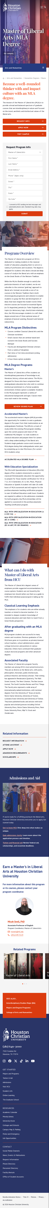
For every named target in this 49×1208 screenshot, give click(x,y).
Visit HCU (6, 1086)
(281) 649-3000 (12, 1046)
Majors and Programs (11, 1073)
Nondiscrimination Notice (12, 1197)
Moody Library (8, 1116)
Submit (24, 214)
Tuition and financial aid (12, 843)
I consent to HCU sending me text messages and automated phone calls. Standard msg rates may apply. (25, 206)
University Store (9, 1121)
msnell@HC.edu (17, 931)
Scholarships (9, 757)
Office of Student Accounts (13, 1177)
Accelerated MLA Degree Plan (19, 459)
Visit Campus (23, 134)
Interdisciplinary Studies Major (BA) (20, 1003)
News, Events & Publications (14, 1155)
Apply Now (23, 128)
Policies (33, 1197)
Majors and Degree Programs (18, 1007)
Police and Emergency (11, 1134)
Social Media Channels (11, 1151)
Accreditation (7, 1200)
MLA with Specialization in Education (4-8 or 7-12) (24, 513)
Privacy (41, 1197)
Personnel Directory (10, 1168)
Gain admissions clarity (12, 835)
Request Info (23, 121)
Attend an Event (11, 745)
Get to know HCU (10, 828)
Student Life (7, 1091)
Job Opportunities (9, 1138)
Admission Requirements (15, 753)
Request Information (13, 741)
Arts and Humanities (14, 78)
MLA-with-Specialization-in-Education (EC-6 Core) (23, 519)
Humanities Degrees (31, 78)
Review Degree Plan (23, 407)
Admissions (7, 1082)
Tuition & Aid (8, 1078)
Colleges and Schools (11, 1125)
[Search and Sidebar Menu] (42, 7)
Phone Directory (9, 1164)
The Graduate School (11, 1100)
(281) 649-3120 (17, 935)
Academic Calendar (10, 1112)
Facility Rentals (9, 1172)
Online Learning (8, 1095)
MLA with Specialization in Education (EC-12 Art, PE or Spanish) (23, 524)
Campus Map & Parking (11, 1129)
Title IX (25, 1197)
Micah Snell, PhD (16, 921)
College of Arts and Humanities (19, 1012)
